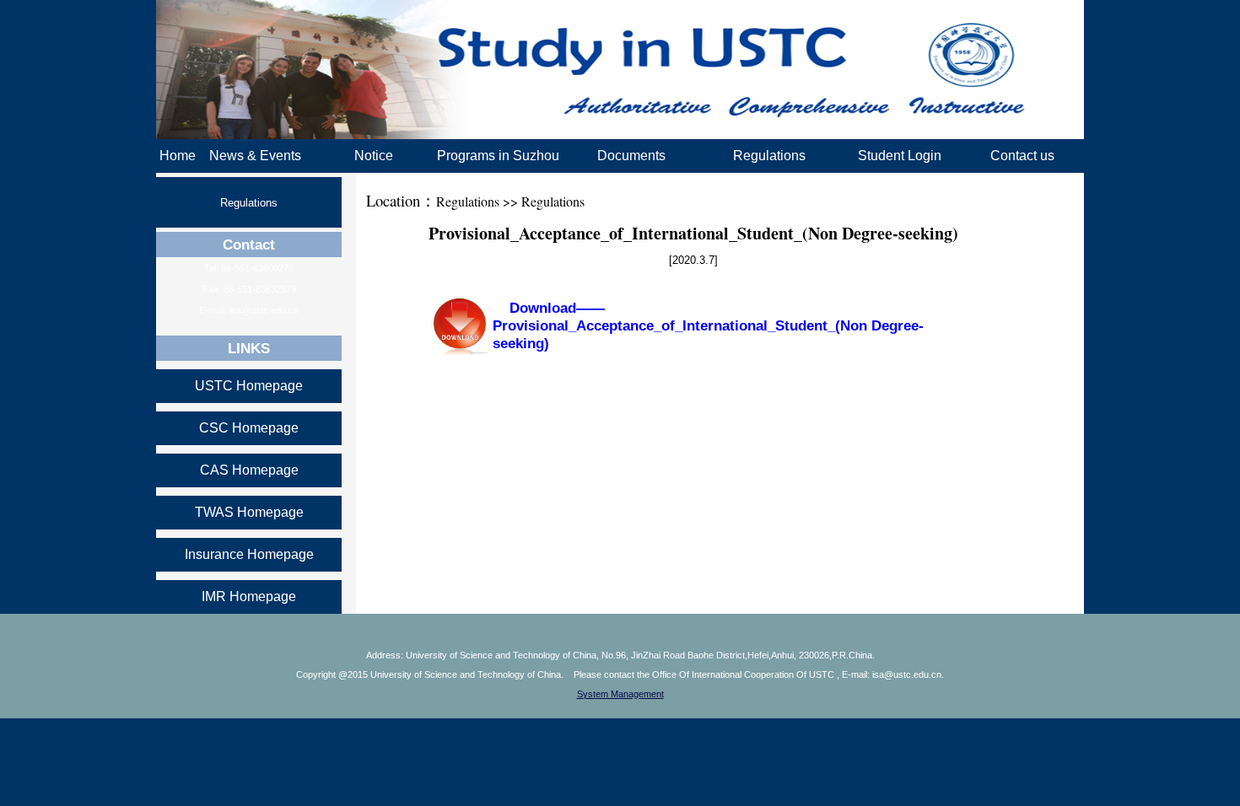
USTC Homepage (249, 386)
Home (177, 155)
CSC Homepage (249, 428)
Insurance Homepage (249, 554)
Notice (373, 155)
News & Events (255, 155)
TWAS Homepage (249, 512)
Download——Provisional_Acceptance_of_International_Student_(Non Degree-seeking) (708, 325)
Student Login (899, 155)
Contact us (1022, 155)
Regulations (769, 155)
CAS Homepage (249, 470)
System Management (620, 694)
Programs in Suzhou (498, 155)
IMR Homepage (249, 596)
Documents (631, 155)
